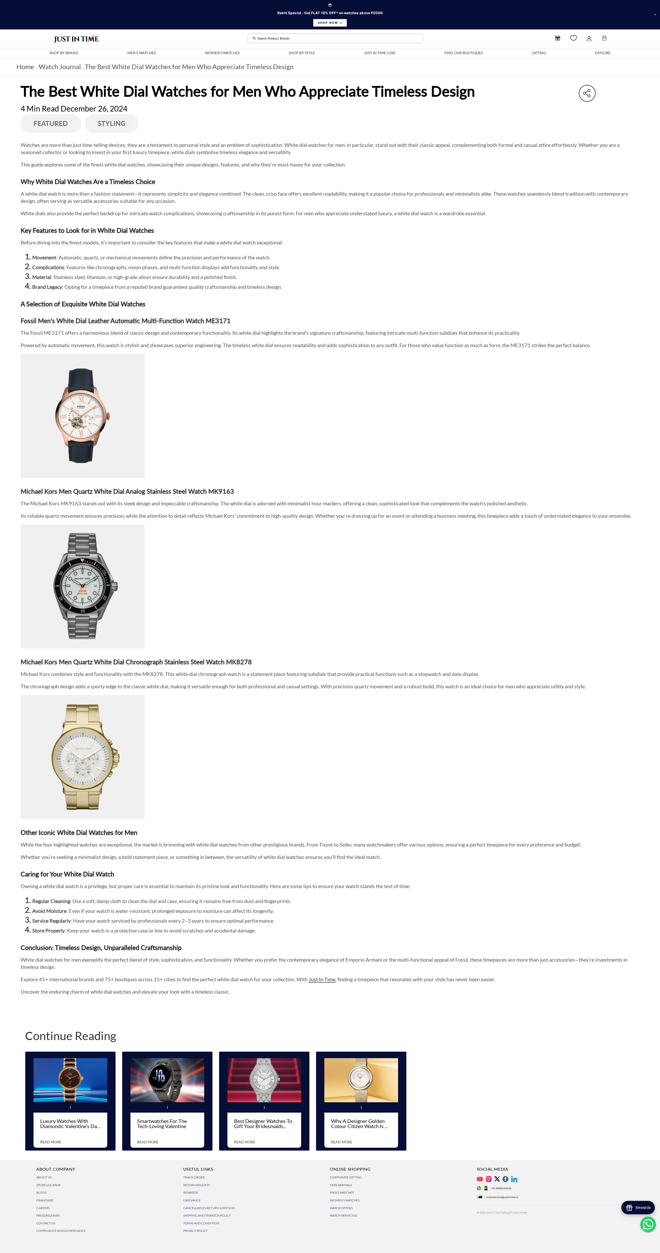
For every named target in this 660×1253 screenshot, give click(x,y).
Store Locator (48, 1185)
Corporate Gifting (346, 1177)
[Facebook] (505, 1179)
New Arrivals (341, 1185)
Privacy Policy (195, 1231)
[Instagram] (489, 1179)
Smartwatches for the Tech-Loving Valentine (162, 1123)
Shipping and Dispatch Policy (207, 1215)
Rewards (190, 1192)
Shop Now (328, 23)
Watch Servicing (343, 1215)
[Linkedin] (514, 1179)
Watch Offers (341, 1208)
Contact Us (45, 1223)
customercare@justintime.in (502, 1197)
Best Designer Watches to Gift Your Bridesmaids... (263, 1123)
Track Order (194, 1177)
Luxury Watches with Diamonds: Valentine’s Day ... (70, 1124)
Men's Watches (342, 1192)
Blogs (41, 1192)
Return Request (196, 1185)
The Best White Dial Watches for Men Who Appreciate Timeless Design (189, 66)
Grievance (192, 1200)
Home (25, 66)
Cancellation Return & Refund (209, 1208)
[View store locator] (558, 38)
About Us (44, 1177)
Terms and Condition (201, 1223)
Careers (43, 1208)
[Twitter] (497, 1179)
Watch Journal (60, 66)
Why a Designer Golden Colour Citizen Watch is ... (359, 1123)
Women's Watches (344, 1200)
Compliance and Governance (61, 1231)
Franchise (44, 1200)
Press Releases (48, 1215)
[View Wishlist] (573, 38)
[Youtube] (480, 1179)
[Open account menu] (589, 38)
